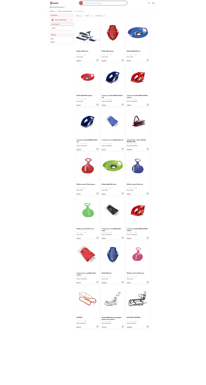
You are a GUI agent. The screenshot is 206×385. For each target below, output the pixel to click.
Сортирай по (98, 15)
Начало (53, 11)
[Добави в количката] (97, 60)
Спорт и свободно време (65, 11)
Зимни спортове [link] (79, 11)
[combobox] (103, 3)
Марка (87, 15)
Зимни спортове (55, 24)
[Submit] (81, 3)
